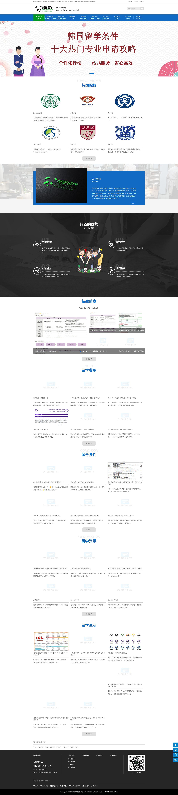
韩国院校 (136, 1)
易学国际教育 (85, 786)
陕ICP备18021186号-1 (111, 792)
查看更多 (89, 158)
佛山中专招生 (74, 747)
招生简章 (95, 18)
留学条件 (83, 18)
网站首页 (39, 18)
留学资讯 (106, 18)
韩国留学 (50, 18)
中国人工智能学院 (38, 747)
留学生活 (117, 18)
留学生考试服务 (50, 747)
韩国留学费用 (44, 786)
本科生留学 (71, 764)
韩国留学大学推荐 (74, 786)
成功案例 (128, 18)
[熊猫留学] (57, 9)
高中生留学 (71, 759)
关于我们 (130, 1)
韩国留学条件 (54, 786)
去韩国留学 (94, 786)
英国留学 (59, 747)
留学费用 (142, 1)
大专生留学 (71, 761)
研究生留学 (71, 767)
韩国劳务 (66, 747)
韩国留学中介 (63, 786)
